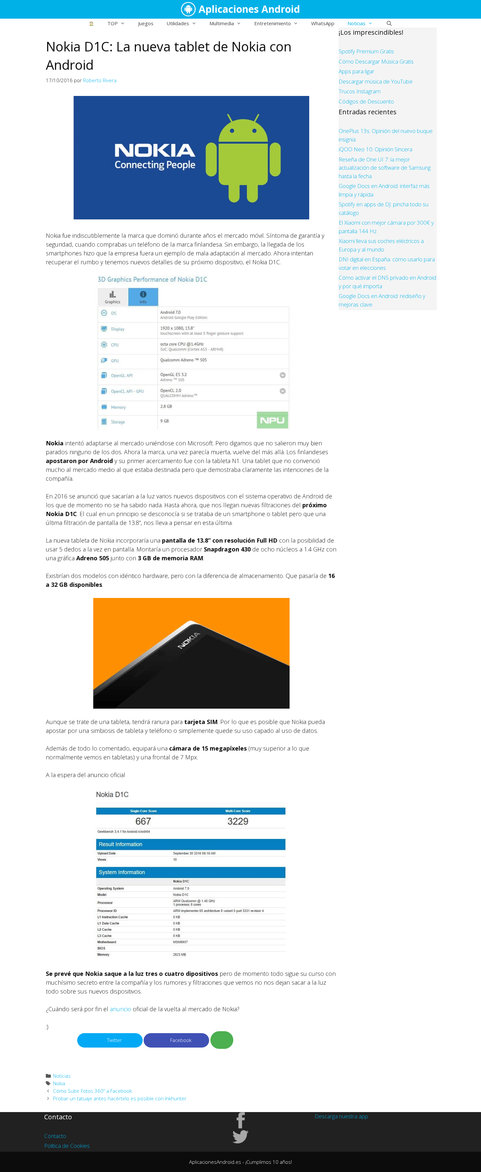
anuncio (120, 1009)
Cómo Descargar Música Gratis (376, 61)
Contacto (55, 1136)
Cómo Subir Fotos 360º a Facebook (92, 1091)
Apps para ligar (356, 71)
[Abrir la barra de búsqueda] (389, 23)
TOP (112, 23)
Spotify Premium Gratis (366, 51)
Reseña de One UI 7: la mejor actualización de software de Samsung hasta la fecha (385, 168)
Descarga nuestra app (341, 1116)
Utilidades (178, 23)
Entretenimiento (272, 23)
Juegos (145, 23)
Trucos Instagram (360, 91)
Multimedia (221, 23)
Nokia (59, 1083)
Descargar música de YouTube (376, 81)
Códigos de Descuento (366, 101)
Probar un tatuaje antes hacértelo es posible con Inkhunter (120, 1098)
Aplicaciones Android (249, 9)
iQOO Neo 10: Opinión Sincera (375, 149)
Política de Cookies (67, 1145)
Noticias (356, 23)
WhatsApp (322, 23)
